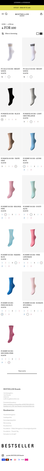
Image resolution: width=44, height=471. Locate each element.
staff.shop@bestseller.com (11, 399)
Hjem (3, 24)
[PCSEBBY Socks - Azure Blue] (33, 141)
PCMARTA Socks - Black (10, 114)
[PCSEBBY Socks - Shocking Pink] (11, 334)
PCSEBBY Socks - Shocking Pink (7, 352)
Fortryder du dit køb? (9, 434)
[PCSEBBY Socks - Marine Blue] (11, 237)
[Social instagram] (3, 455)
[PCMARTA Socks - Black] (11, 96)
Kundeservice (7, 426)
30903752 (6, 397)
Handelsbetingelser (9, 415)
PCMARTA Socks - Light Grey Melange (32, 115)
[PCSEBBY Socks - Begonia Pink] (11, 189)
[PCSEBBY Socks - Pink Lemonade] (33, 237)
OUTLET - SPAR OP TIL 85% (22, 8)
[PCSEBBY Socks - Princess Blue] (11, 286)
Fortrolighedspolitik (9, 420)
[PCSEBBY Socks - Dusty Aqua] (33, 189)
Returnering (7, 423)
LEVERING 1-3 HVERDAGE (22, 2)
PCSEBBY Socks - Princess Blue (7, 304)
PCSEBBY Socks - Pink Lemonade (31, 256)
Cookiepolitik (7, 417)
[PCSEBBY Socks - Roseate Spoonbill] (33, 286)
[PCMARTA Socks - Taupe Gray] (11, 141)
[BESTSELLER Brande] (21, 14)
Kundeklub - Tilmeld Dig (10, 431)
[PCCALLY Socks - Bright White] (11, 52)
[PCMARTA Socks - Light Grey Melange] (33, 96)
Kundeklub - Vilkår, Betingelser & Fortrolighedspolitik (19, 428)
